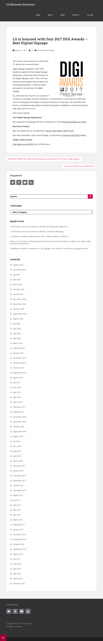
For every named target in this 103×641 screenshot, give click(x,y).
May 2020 (17, 333)
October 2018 (18, 426)
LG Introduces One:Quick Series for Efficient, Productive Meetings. (37, 231)
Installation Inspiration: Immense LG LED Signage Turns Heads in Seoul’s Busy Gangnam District (49, 248)
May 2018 (17, 451)
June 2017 (17, 505)
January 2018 (18, 471)
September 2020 (19, 314)
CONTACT (76, 15)
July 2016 (16, 559)
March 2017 (18, 520)
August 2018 (18, 436)
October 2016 (18, 544)
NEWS (63, 15)
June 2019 (17, 387)
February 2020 (19, 348)
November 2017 (19, 480)
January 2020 (18, 353)
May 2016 (17, 569)
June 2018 (17, 446)
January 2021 (18, 294)
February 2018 (19, 466)
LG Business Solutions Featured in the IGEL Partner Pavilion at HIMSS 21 (39, 236)
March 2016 (18, 578)
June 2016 (17, 564)
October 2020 (18, 309)
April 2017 (17, 515)
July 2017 (16, 500)
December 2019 (19, 358)
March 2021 (18, 284)
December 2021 (19, 270)
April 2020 (17, 338)
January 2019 (18, 412)
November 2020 (19, 304)
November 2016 (19, 539)
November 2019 (19, 363)
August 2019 (18, 377)
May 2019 (17, 392)
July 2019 (16, 382)
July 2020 (16, 323)
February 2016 (19, 583)
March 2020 (18, 343)
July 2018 (16, 441)
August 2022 (18, 265)
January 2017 (18, 529)
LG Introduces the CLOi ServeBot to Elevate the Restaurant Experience (39, 226)
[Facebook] (18, 182)
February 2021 (19, 289)
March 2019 (18, 402)
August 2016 (18, 554)
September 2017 (19, 490)
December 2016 (19, 534)
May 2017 (17, 510)
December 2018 (19, 417)
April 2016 (17, 573)
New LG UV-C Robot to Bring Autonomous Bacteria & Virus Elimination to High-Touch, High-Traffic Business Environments (50, 242)
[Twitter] (12, 182)
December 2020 (19, 299)
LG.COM (90, 15)
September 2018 (19, 431)
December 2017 (19, 475)
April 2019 (17, 397)
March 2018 (18, 461)
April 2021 (17, 279)
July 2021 (16, 274)
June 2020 (17, 328)
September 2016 (19, 549)
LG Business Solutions (20, 4)
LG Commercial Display (45, 50)
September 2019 (19, 372)
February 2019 (19, 407)
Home (38, 15)
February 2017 (19, 524)
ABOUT (50, 15)
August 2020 (18, 319)
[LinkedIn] (31, 182)
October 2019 (18, 368)
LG (32, 50)
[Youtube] (25, 182)
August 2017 (18, 495)
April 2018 (17, 456)
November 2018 (19, 422)
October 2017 (18, 485)
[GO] (90, 196)
